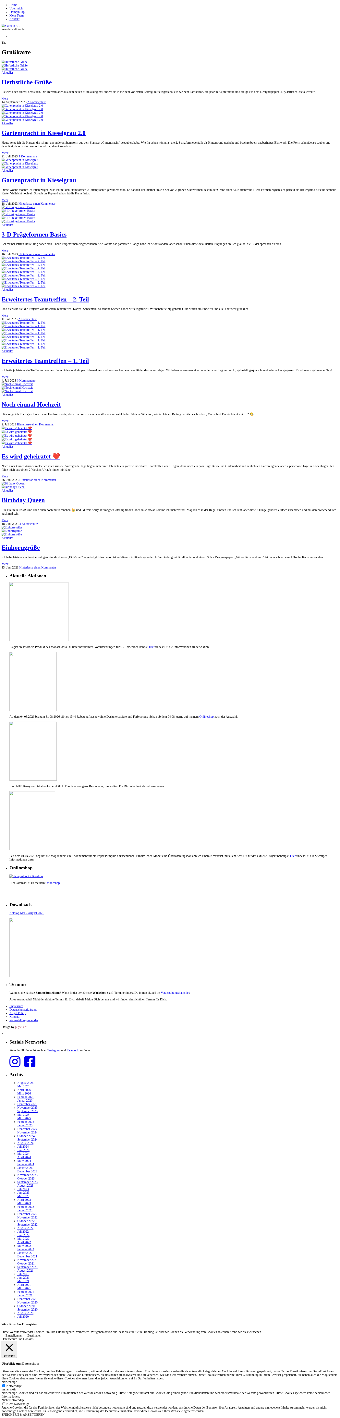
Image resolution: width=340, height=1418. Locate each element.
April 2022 (24, 1242)
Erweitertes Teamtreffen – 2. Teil (45, 299)
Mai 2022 (23, 1238)
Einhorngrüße (21, 547)
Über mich (16, 8)
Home (13, 4)
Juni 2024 (23, 1150)
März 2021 (24, 1288)
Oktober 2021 (26, 1263)
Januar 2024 (24, 1167)
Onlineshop (206, 716)
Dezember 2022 (27, 1214)
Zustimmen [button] (34, 1335)
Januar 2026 (24, 1100)
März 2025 (24, 1118)
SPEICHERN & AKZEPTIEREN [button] (23, 1414)
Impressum (16, 1006)
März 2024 (24, 1160)
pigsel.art (20, 1027)
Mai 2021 (23, 1281)
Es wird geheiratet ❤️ (31, 456)
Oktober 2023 (26, 1178)
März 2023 (24, 1203)
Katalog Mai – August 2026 (26, 913)
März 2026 (24, 1093)
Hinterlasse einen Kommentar (36, 203)
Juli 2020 (23, 1316)
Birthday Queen (23, 500)
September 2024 (27, 1139)
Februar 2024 (25, 1164)
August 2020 (25, 1313)
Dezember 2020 (27, 1299)
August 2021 (25, 1270)
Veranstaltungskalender (175, 992)
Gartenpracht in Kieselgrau (39, 180)
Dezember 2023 (27, 1171)
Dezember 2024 (27, 1129)
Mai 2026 (23, 1086)
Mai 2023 (23, 1196)
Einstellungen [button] (14, 1335)
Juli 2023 (23, 1189)
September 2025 (27, 1111)
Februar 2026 (25, 1097)
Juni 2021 (23, 1277)
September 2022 (27, 1224)
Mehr (5, 98)
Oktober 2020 (26, 1306)
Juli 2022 (23, 1231)
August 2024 (25, 1143)
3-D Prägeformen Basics (34, 234)
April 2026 (24, 1090)
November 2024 (27, 1132)
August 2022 (25, 1228)
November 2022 (27, 1217)
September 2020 (27, 1309)
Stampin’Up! (17, 12)
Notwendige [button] (9, 1382)
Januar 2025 (24, 1125)
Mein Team (16, 15)
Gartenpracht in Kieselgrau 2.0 (44, 132)
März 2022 (24, 1245)
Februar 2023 (25, 1206)
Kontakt (14, 19)
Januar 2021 (24, 1295)
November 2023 (27, 1175)
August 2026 (25, 1082)
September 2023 (27, 1182)
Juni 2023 (23, 1192)
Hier (151, 647)
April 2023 (24, 1199)
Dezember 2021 (27, 1256)
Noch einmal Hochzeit (31, 404)
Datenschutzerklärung (23, 1009)
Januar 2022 (24, 1252)
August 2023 (25, 1185)
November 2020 (27, 1302)
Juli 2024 (23, 1146)
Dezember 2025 (27, 1104)
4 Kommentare (27, 156)
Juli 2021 (23, 1274)
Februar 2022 (25, 1249)
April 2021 (24, 1284)
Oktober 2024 (26, 1136)
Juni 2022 (23, 1235)
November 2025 (27, 1107)
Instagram (54, 1050)
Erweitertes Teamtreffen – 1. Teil (45, 360)
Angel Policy (17, 1013)
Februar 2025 (25, 1121)
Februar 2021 (25, 1291)
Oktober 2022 (26, 1221)
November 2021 (27, 1260)
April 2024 (24, 1157)
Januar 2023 (24, 1210)
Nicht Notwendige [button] (13, 1400)
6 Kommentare (26, 380)
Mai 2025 (23, 1114)
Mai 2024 (23, 1153)
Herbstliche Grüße (27, 82)
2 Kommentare (36, 102)
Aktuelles (7, 72)
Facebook (73, 1050)
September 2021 (27, 1267)
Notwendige (14, 1385)
